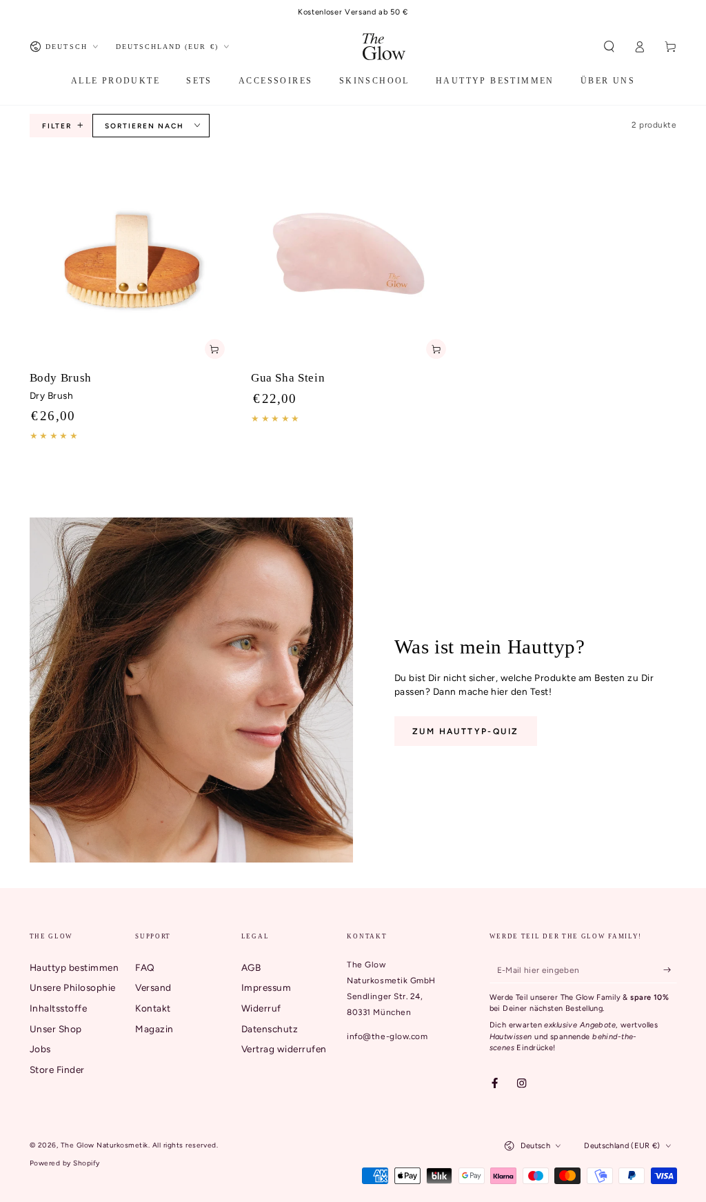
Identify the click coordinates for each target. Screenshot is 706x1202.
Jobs (40, 1048)
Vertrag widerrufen (284, 1048)
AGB (251, 967)
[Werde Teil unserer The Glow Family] (670, 970)
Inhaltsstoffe (59, 1008)
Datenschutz (270, 1028)
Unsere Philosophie (73, 987)
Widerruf (261, 1008)
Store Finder (57, 1069)
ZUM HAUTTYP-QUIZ (465, 731)
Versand (153, 987)
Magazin (154, 1028)
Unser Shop (56, 1028)
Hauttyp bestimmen (74, 967)
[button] (609, 46)
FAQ (145, 967)
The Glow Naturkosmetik (104, 1145)
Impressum (266, 987)
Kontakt (153, 1008)
